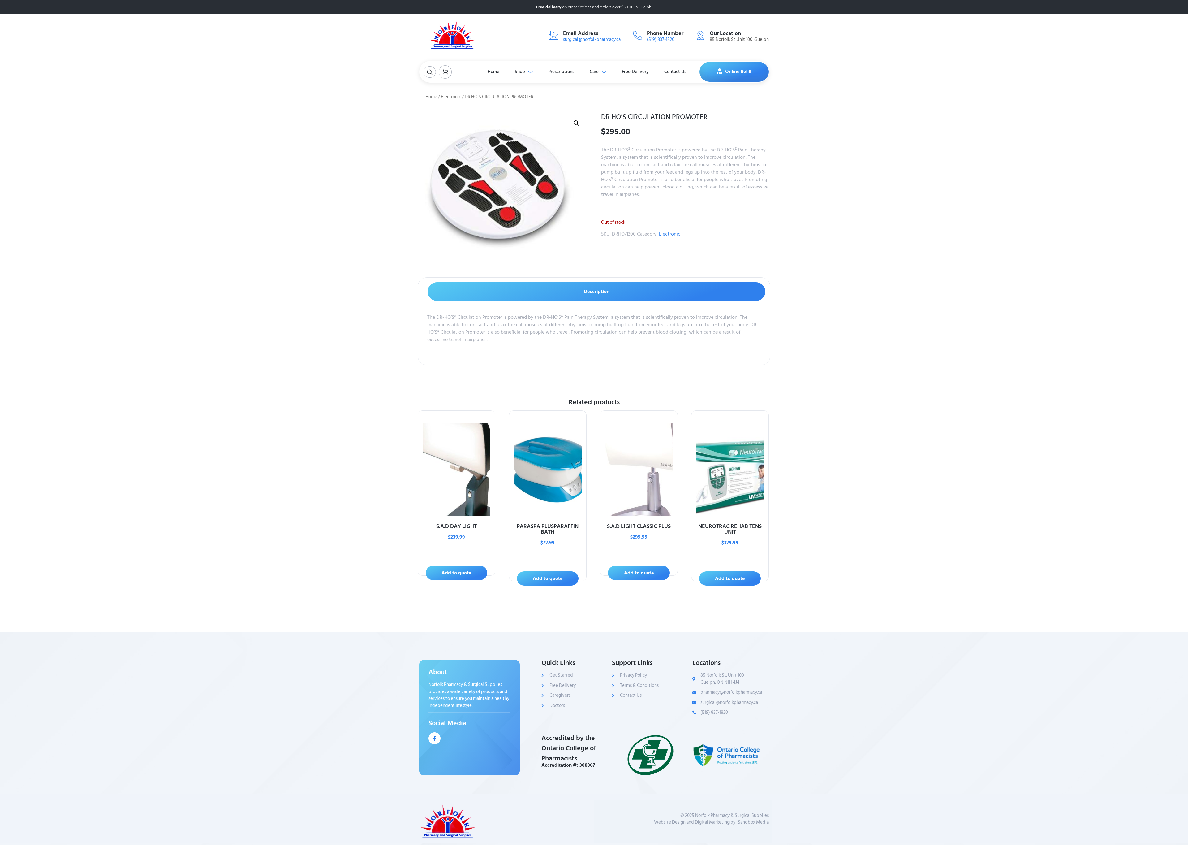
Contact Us (675, 72)
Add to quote (456, 573)
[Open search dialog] (430, 72)
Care (594, 72)
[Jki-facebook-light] (434, 738)
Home (493, 72)
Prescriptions (561, 72)
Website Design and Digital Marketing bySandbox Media (711, 822)
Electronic (451, 96)
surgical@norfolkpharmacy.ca (592, 39)
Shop (520, 72)
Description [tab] (596, 292)
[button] (576, 123)
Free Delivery (635, 72)
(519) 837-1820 (660, 39)
